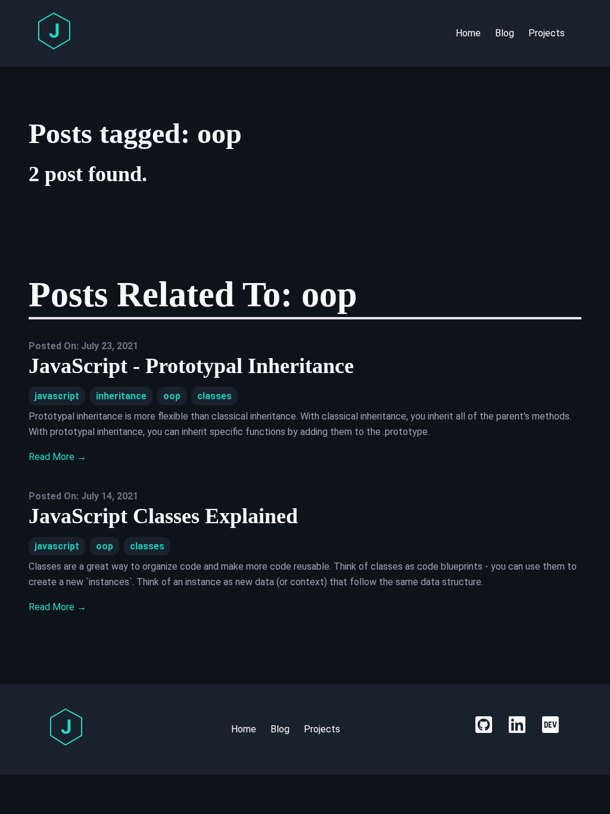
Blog (504, 33)
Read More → (57, 456)
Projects (546, 33)
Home (468, 33)
